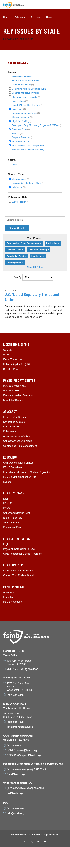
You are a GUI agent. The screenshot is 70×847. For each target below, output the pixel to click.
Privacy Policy (18, 834)
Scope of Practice (22, 137)
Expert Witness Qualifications (27, 104)
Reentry (17, 133)
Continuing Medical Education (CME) (31, 88)
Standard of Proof (22, 141)
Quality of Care (21, 129)
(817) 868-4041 (15, 745)
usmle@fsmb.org (27, 750)
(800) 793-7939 (35, 788)
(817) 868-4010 (15, 808)
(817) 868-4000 (29, 669)
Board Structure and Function (27, 80)
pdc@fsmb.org (15, 813)
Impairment (19, 108)
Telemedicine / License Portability (29, 149)
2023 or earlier (20, 201)
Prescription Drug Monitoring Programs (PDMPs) (36, 125)
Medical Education (22, 117)
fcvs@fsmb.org (16, 774)
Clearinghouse (20, 178)
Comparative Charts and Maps (28, 182)
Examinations (20, 100)
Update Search (16, 228)
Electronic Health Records (26, 96)
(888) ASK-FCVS (36, 769)
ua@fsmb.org (15, 793)
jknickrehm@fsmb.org (20, 726)
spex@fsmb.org (31, 755)
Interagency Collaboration (26, 112)
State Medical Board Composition (29, 145)
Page (16, 164)
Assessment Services (23, 76)
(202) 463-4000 (15, 695)
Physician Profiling (22, 121)
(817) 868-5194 (15, 788)
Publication (19, 187)
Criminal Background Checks (27, 92)
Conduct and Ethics (23, 84)
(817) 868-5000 (15, 769)
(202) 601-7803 (15, 721)
